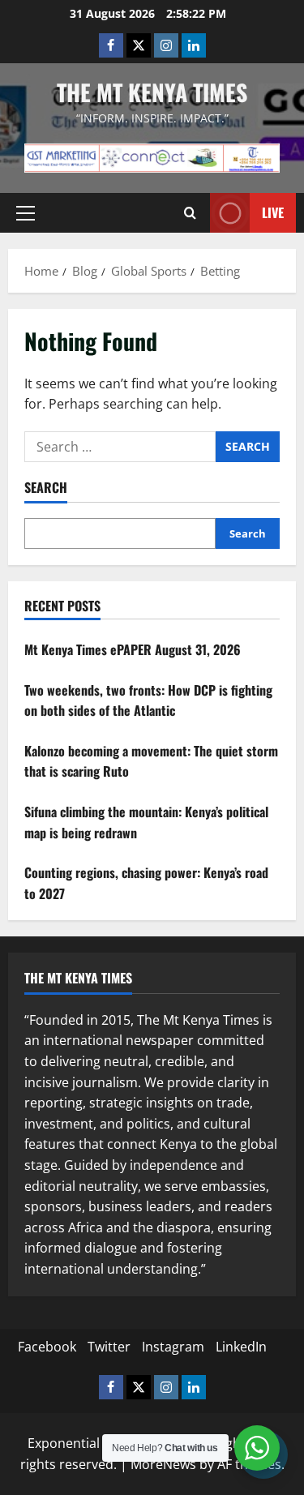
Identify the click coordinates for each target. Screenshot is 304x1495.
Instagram (173, 1347)
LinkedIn (241, 1347)
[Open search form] (190, 213)
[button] (25, 213)
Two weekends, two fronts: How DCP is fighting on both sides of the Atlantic (148, 700)
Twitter (109, 1347)
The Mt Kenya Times (152, 92)
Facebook (47, 1347)
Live (273, 212)
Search (45, 487)
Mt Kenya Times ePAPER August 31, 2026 (132, 649)
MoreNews (163, 1464)
